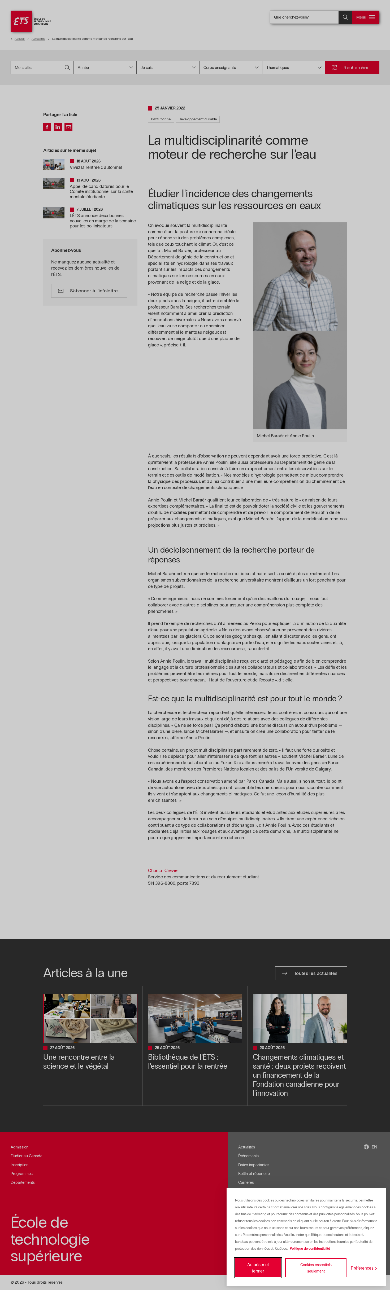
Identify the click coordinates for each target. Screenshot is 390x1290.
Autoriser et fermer (258, 1267)
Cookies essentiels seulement (316, 1268)
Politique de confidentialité (310, 1249)
